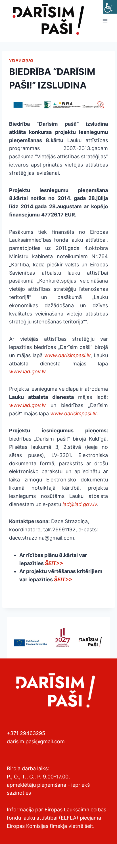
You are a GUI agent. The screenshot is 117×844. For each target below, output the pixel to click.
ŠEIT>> (54, 563)
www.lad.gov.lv (27, 371)
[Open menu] (105, 20)
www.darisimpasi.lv (67, 355)
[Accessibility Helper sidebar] (110, 7)
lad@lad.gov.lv (79, 504)
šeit (89, 826)
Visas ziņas (21, 60)
